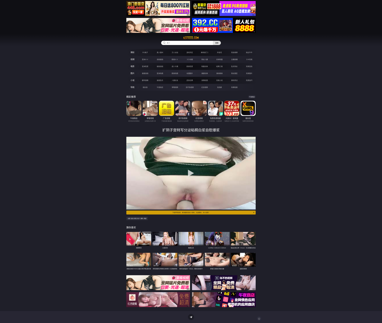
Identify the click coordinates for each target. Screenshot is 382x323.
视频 (132, 59)
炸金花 (219, 52)
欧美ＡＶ (175, 59)
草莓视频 (175, 87)
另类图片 (249, 73)
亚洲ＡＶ (145, 59)
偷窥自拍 (145, 73)
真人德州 (160, 52)
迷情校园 (204, 80)
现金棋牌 (234, 52)
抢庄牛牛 (249, 52)
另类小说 (219, 80)
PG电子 (145, 52)
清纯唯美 (219, 73)
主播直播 (234, 59)
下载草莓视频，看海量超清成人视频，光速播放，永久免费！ (191, 212)
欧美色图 (175, 73)
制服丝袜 (204, 66)
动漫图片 (190, 73)
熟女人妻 (204, 59)
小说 (132, 80)
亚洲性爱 (145, 66)
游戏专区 (190, 52)
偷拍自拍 (160, 66)
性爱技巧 (249, 80)
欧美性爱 (190, 66)
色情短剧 (234, 87)
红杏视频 (204, 87)
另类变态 (249, 66)
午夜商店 (160, 87)
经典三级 (219, 66)
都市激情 (145, 80)
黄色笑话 (234, 80)
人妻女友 (175, 80)
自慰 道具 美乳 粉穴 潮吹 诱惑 (137, 218)
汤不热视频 (190, 87)
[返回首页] (259, 318)
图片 (132, 73)
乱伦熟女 (234, 66)
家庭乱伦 (160, 80)
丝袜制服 (219, 59)
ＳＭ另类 (249, 59)
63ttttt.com (191, 38)
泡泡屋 (219, 87)
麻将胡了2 (204, 52)
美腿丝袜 (204, 73)
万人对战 (175, 52)
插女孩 (145, 87)
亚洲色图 (160, 73)
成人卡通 (175, 66)
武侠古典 (190, 80)
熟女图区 (234, 73)
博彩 (132, 52)
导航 (132, 87)
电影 (132, 66)
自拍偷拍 (160, 59)
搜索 (216, 43)
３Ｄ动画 (190, 59)
